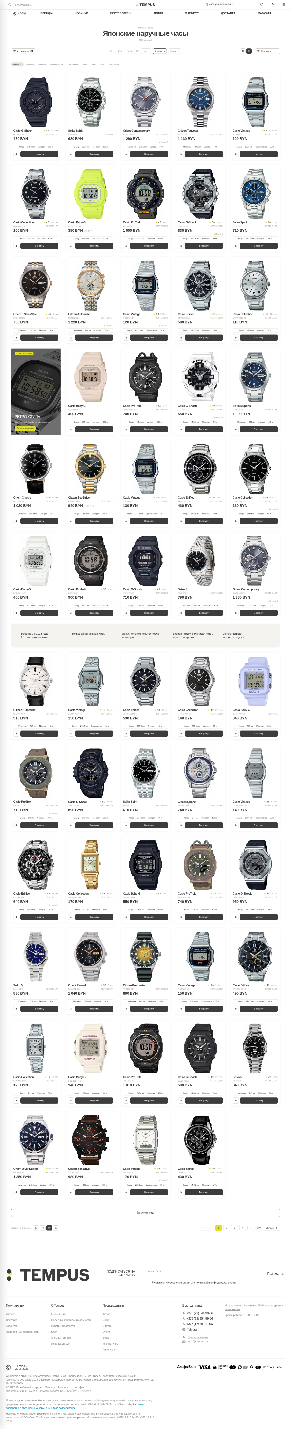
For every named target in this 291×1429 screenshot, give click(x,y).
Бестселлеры (120, 13)
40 (42, 1228)
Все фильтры (24, 51)
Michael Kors (110, 1343)
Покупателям (15, 1305)
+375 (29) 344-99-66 (199, 1313)
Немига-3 (164, 142)
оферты (188, 1282)
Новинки (81, 13)
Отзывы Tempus (61, 1337)
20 (36, 1228)
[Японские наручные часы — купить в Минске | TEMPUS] (145, 4)
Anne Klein (109, 1349)
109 (259, 1228)
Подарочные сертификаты (22, 1331)
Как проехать (232, 1309)
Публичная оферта (63, 1325)
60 (49, 1228)
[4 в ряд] (242, 51)
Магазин (264, 13)
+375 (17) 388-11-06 (199, 1324)
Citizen (107, 1325)
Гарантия (12, 1325)
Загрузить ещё (145, 1212)
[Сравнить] (16, 154)
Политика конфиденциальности (71, 1319)
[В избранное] (55, 79)
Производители (60, 1343)
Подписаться (276, 1273)
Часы (22, 13)
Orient (106, 1331)
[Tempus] (47, 1275)
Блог (54, 1331)
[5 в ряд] (249, 51)
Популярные (266, 51)
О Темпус (192, 13)
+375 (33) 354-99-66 (199, 1318)
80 (56, 1228)
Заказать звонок (197, 1337)
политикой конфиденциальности (216, 1282)
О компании (58, 1314)
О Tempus (57, 1305)
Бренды (46, 13)
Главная (142, 28)
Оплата (10, 1314)
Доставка (228, 13)
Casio (106, 1319)
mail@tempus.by (197, 1341)
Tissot (106, 1314)
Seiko (106, 1337)
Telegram (193, 1329)
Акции (158, 13)
